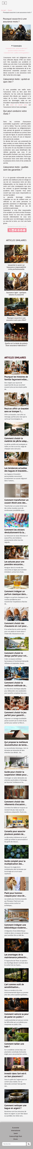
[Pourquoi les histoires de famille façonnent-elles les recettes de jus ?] (16, 367)
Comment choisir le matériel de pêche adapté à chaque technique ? (16, 441)
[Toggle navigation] (4, 2)
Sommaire (17, 46)
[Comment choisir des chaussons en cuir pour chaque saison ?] (16, 614)
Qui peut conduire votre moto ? (16, 50)
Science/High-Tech (15, 1136)
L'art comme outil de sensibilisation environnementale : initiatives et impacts (14, 988)
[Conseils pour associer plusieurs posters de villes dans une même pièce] (16, 822)
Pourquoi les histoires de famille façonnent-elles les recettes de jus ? (16, 379)
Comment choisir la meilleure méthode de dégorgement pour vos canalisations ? (15, 686)
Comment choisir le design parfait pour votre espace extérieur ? (16, 656)
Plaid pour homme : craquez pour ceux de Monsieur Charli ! (14, 896)
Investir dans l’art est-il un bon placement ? (15, 1075)
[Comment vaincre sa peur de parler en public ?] (16, 1005)
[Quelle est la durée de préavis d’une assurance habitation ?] (16, 332)
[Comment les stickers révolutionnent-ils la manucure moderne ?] (16, 520)
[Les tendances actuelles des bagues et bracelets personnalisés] (16, 458)
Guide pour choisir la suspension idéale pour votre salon (15, 774)
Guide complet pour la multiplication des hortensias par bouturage (16, 864)
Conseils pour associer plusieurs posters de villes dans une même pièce (14, 835)
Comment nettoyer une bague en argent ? (15, 1107)
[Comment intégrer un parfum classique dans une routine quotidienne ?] (16, 582)
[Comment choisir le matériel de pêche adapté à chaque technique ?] (16, 429)
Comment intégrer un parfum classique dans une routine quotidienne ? (16, 595)
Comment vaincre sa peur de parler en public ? (16, 1015)
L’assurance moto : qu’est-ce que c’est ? (16, 48)
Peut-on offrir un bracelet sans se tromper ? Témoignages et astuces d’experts (16, 412)
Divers (10, 10)
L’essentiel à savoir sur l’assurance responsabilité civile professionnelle (16, 267)
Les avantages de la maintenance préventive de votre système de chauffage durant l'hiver (16, 958)
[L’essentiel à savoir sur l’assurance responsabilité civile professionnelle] (16, 254)
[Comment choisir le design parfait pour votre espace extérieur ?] (16, 643)
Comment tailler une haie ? (14, 1045)
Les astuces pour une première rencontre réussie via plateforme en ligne (16, 565)
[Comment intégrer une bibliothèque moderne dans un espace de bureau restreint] (16, 915)
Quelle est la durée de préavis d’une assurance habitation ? (16, 344)
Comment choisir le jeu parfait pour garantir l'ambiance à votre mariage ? (15, 716)
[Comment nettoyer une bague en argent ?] (16, 1096)
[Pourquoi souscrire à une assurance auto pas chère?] (16, 307)
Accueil (3, 10)
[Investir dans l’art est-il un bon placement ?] (16, 1064)
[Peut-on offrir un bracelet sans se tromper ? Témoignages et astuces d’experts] (16, 399)
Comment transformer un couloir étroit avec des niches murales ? (16, 503)
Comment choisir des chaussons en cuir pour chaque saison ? (15, 626)
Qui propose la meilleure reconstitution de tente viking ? (16, 745)
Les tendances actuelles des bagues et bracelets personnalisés (15, 471)
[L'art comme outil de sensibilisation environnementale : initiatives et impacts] (16, 975)
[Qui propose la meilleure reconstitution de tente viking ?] (16, 733)
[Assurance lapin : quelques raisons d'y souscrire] (16, 281)
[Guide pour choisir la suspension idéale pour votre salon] (16, 762)
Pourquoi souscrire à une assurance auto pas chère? (16, 319)
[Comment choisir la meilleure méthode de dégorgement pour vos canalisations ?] (16, 673)
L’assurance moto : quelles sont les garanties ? (16, 53)
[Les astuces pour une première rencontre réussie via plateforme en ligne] (16, 552)
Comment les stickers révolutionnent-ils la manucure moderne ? (14, 532)
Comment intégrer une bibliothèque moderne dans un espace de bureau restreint (15, 928)
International (15, 1130)
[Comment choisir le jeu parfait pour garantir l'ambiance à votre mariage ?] (16, 703)
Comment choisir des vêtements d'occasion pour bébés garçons (14, 804)
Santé (16, 1133)
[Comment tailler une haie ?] (16, 1034)
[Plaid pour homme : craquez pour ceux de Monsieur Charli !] (16, 883)
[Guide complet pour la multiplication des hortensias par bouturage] (16, 852)
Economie (15, 1128)
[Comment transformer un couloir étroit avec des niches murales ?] (16, 490)
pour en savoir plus (18, 105)
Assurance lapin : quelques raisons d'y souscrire (16, 293)
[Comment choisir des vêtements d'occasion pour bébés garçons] (16, 792)
